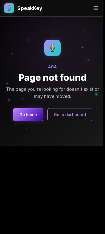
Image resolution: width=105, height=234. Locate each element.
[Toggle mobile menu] (96, 8)
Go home (28, 114)
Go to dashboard (70, 114)
